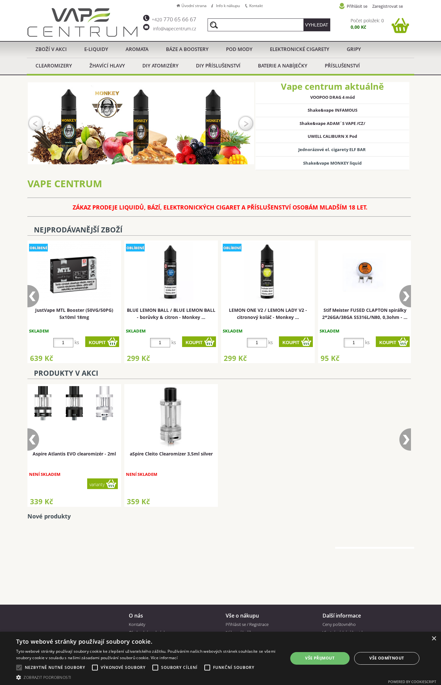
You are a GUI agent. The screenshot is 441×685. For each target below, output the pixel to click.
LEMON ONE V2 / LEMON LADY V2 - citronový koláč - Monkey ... (268, 313)
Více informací (164, 657)
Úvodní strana (194, 5)
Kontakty (137, 624)
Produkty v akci (66, 373)
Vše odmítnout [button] (386, 658)
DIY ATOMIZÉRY (160, 65)
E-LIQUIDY (96, 49)
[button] (148, 677)
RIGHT (246, 123)
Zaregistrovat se (387, 6)
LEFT (36, 123)
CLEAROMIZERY (54, 65)
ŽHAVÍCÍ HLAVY (107, 65)
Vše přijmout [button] (319, 658)
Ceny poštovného (339, 624)
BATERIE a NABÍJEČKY (282, 65)
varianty (193, 484)
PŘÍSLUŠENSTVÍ (342, 65)
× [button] (433, 638)
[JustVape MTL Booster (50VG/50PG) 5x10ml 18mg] (73, 272)
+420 (174, 19)
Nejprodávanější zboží (78, 229)
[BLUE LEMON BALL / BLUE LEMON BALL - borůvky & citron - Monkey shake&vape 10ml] (170, 272)
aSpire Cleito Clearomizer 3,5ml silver (74, 454)
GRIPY (354, 49)
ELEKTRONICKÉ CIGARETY (299, 49)
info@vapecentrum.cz (174, 29)
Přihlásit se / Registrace (247, 624)
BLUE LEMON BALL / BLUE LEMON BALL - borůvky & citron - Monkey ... (171, 313)
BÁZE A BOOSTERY (187, 49)
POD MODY (239, 49)
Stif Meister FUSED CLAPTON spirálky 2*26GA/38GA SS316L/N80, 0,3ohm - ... (364, 313)
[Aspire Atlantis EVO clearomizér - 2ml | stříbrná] (170, 403)
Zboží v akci (51, 49)
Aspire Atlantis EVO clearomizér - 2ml (171, 454)
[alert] (220, 658)
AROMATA (137, 49)
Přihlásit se (357, 6)
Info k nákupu (228, 5)
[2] (124, 158)
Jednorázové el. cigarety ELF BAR (332, 149)
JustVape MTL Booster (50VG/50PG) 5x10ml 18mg (74, 313)
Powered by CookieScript (412, 681)
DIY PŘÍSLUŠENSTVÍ (218, 65)
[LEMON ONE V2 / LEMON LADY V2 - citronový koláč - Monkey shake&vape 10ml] (267, 272)
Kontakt (256, 5)
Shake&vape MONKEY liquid (332, 163)
